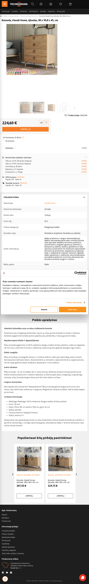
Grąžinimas (51, 11)
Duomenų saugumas (9, 550)
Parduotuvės (6, 11)
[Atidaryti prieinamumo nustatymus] (5, 579)
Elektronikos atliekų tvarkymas (13, 553)
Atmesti (44, 309)
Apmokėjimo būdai (8, 537)
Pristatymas (23, 11)
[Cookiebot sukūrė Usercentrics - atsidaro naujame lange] (76, 273)
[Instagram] (11, 572)
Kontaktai (15, 11)
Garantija (43, 11)
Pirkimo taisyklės (8, 534)
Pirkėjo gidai (61, 11)
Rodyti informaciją (74, 302)
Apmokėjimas (33, 11)
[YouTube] (7, 572)
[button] (44, 158)
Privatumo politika (8, 531)
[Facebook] (3, 572)
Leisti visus (72, 309)
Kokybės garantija (8, 547)
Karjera (4, 515)
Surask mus (14, 568)
